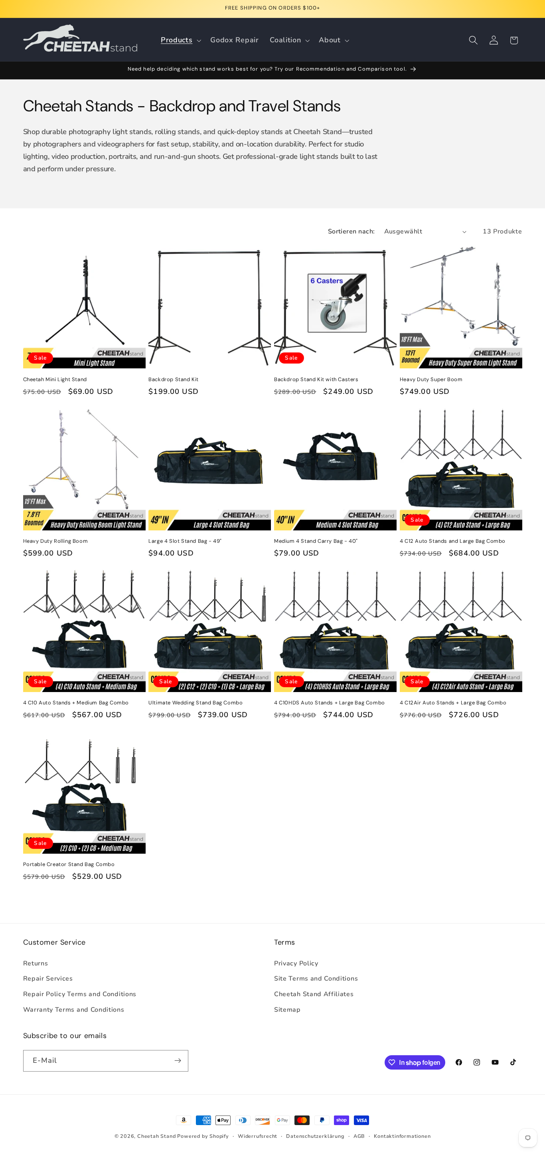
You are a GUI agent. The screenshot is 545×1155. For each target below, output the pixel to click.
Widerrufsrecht (257, 1136)
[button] (180, 40)
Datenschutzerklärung (315, 1136)
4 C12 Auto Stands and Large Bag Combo (453, 541)
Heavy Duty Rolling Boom (55, 541)
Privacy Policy (296, 963)
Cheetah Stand (157, 1136)
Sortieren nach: (351, 231)
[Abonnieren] (178, 1061)
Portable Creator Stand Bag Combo (69, 864)
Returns (35, 963)
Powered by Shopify (203, 1136)
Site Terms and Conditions (316, 978)
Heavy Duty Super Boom (431, 379)
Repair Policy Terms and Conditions (79, 994)
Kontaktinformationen (402, 1136)
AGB (359, 1136)
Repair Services (48, 978)
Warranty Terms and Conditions (73, 1009)
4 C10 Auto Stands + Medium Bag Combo (76, 703)
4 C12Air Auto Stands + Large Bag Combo (453, 703)
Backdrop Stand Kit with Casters (316, 379)
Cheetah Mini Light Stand (55, 379)
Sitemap (287, 1009)
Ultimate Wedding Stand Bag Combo (195, 703)
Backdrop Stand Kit (173, 379)
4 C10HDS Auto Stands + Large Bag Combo (329, 703)
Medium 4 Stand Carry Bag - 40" (316, 541)
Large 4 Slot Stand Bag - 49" (185, 541)
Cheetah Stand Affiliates (314, 994)
